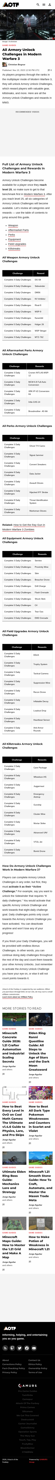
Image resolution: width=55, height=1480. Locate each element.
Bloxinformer (28, 1448)
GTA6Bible (27, 1452)
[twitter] (19, 1348)
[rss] (5, 1348)
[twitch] (12, 1348)
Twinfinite (27, 1395)
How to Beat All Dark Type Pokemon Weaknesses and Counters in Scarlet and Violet (39, 1119)
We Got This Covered (27, 1415)
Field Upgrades (17, 244)
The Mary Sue (27, 1435)
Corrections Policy (12, 1364)
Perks (11, 234)
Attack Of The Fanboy (27, 1403)
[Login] (50, 5)
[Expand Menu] (44, 5)
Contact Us (34, 1360)
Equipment (14, 239)
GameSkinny (27, 1427)
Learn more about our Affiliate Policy (17, 997)
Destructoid (27, 1419)
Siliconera (27, 1411)
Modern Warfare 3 (34, 194)
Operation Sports (27, 1431)
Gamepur (27, 1399)
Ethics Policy (35, 1364)
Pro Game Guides (27, 1391)
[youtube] (34, 1348)
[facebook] (27, 1348)
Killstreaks (14, 248)
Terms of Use (35, 1372)
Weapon (13, 225)
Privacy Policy (9, 1372)
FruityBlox (27, 1444)
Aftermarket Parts (18, 230)
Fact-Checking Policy (13, 1368)
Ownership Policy (37, 1368)
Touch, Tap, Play (27, 1440)
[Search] (38, 5)
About (5, 1360)
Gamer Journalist (27, 1423)
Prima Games (27, 1407)
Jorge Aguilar (9, 1066)
